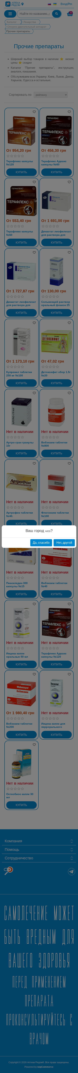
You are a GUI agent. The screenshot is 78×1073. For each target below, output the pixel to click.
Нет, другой (64, 542)
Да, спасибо (41, 542)
